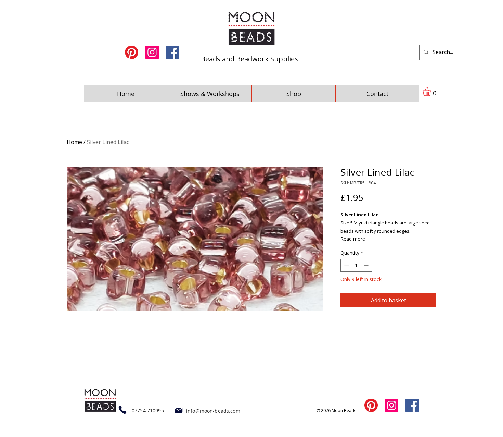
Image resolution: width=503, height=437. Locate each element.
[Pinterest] (131, 52)
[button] (432, 91)
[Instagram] (152, 52)
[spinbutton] (356, 265)
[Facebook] (172, 52)
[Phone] (122, 409)
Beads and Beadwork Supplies (249, 58)
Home (74, 142)
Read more (352, 238)
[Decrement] (345, 265)
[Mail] (178, 410)
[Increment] (366, 265)
